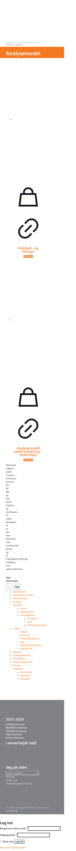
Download (28, 256)
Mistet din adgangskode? (13, 847)
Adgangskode (8, 835)
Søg (17, 586)
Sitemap (10, 776)
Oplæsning (11, 780)
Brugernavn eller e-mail (13, 828)
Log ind (19, 841)
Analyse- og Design (28, 250)
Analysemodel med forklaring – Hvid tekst (28, 451)
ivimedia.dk (11, 811)
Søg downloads (7, 579)
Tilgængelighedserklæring (19, 783)
